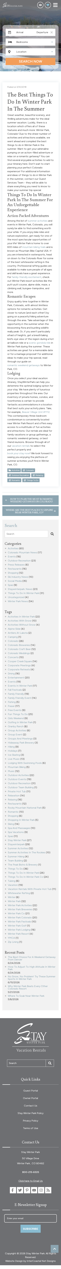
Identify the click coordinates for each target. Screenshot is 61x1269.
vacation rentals (21, 445)
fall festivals (15, 690)
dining (11, 673)
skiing (11, 824)
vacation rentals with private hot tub (29, 889)
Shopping (13, 573)
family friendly (16, 694)
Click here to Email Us (30, 1180)
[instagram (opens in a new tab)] (41, 1190)
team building (15, 860)
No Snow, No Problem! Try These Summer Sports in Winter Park (31, 977)
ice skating (14, 755)
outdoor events (17, 779)
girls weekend (16, 718)
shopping (13, 816)
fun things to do (18, 714)
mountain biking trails (34, 247)
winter (11, 897)
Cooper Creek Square (20, 661)
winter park (14, 901)
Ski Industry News (18, 577)
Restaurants (15, 569)
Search (10, 533)
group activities (17, 730)
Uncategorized (16, 597)
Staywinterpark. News (20, 589)
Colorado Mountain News (22, 552)
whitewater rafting (19, 893)
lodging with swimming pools (25, 763)
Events (12, 556)
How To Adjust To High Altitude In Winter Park (31, 968)
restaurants (15, 803)
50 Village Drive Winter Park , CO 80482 (30, 1161)
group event (15, 734)
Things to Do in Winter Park (23, 593)
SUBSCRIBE (30, 1229)
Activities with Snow (19, 620)
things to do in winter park (23, 873)
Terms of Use (30, 1128)
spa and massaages (19, 828)
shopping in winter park (21, 820)
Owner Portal (30, 1098)
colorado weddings (19, 653)
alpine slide (14, 629)
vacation (13, 885)
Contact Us (30, 1105)
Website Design (14, 1260)
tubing (11, 881)
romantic (16, 480)
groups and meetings (20, 738)
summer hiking (16, 856)
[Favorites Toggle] (48, 5)
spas (10, 836)
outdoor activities (18, 775)
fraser (11, 706)
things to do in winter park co (25, 877)
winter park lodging (19, 930)
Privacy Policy (30, 1120)
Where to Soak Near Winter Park (26, 996)
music (11, 771)
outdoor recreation (20, 475)
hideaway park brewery (21, 742)
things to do (32, 480)
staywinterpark (16, 844)
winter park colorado (20, 917)
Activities (16, 470)
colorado (30, 470)
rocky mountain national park (25, 808)
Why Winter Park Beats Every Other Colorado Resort (28, 987)
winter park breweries (20, 909)
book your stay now (18, 453)
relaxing (39, 475)
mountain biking (17, 767)
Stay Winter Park (17, 840)
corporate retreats (19, 669)
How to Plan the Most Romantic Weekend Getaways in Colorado (31, 500)
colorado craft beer (19, 649)
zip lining (13, 942)
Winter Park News (18, 601)
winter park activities (20, 905)
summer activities (38, 220)
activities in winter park (21, 616)
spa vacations (16, 832)
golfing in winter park (20, 722)
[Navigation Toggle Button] (55, 5)
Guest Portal (30, 1090)
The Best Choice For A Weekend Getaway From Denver (32, 958)
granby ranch (16, 726)
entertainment (16, 677)
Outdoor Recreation (19, 560)
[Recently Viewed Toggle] (40, 5)
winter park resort (18, 934)
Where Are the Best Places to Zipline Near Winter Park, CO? (29, 511)
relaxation (14, 795)
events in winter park (20, 686)
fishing (12, 702)
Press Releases (16, 564)
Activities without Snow (22, 625)
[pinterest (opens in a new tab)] (27, 1190)
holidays (13, 751)
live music (14, 759)
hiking (11, 747)
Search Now (30, 61)
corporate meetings (19, 665)
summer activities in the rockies (26, 852)
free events (14, 710)
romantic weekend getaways (23, 365)
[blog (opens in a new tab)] (48, 1190)
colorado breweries (19, 645)
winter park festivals (19, 921)
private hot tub (17, 791)
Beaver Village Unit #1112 (36, 412)
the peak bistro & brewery (23, 864)
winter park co (16, 913)
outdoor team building (21, 787)
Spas (10, 585)
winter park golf (17, 925)
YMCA (11, 938)
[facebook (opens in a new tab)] (13, 1190)
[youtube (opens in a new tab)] (34, 1190)
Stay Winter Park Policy (30, 1113)
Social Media (15, 581)
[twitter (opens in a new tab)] (20, 1190)
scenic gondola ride (40, 342)
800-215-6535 (30, 1172)
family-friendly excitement (26, 277)
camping (13, 637)
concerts (13, 657)
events (12, 681)
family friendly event (19, 698)
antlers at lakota (18, 633)
